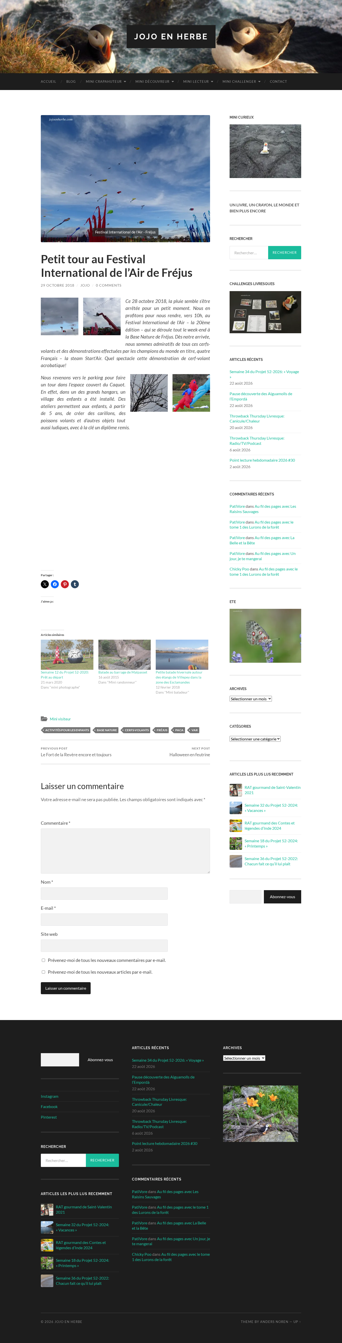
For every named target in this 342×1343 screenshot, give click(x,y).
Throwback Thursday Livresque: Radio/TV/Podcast (257, 441)
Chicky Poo (239, 568)
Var (195, 730)
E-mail (48, 908)
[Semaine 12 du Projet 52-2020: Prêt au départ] (67, 655)
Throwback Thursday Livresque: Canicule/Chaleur (257, 418)
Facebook (49, 1106)
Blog (71, 81)
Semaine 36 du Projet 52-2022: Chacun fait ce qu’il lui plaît (271, 861)
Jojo (85, 285)
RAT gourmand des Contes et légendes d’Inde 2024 (270, 825)
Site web (49, 934)
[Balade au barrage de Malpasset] (124, 655)
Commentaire (55, 823)
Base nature (107, 730)
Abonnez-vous (282, 896)
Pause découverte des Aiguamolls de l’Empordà (261, 396)
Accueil (48, 81)
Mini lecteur (196, 81)
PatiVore (237, 506)
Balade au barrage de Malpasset (122, 672)
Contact (278, 81)
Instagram (49, 1096)
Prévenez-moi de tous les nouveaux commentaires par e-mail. (107, 960)
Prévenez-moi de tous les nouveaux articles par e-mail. (100, 972)
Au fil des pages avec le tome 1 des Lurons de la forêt (261, 525)
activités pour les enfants (67, 730)
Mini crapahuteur (104, 81)
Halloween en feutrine (189, 751)
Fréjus (162, 730)
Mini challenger (239, 81)
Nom (47, 882)
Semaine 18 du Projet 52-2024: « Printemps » (271, 843)
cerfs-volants (137, 730)
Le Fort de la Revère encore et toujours (76, 751)
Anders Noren (274, 1322)
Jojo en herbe (171, 36)
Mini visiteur (60, 719)
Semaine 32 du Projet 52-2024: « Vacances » (271, 808)
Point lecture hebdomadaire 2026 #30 (262, 460)
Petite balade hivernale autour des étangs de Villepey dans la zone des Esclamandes (179, 677)
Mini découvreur (152, 81)
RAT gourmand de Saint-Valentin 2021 (273, 790)
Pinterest (49, 1117)
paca (179, 730)
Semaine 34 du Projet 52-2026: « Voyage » (264, 374)
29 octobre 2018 (57, 285)
